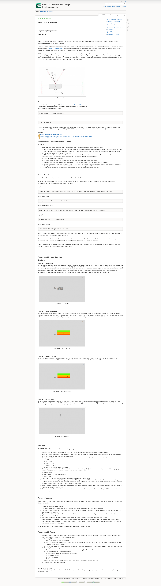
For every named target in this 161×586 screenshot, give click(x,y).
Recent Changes (107, 6)
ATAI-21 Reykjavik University (114, 19)
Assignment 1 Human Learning (49, 138)
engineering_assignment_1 (47, 11)
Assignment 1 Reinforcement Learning (51, 134)
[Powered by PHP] (72, 582)
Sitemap (123, 6)
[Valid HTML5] (80, 582)
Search (125, 4)
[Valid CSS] (88, 582)
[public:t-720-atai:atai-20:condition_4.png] (62, 421)
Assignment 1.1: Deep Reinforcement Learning (113, 25)
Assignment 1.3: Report (113, 34)
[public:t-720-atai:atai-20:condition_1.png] (62, 288)
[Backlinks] (127, 27)
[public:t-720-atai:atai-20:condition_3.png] (62, 376)
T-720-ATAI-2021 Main (44, 18)
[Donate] (65, 582)
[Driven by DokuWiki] (96, 582)
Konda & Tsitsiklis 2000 (56, 48)
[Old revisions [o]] (127, 23)
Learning (109, 23)
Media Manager (116, 6)
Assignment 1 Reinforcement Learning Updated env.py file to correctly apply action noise (66, 136)
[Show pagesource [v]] (127, 19)
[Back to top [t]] (127, 30)
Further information (112, 33)
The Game (110, 29)
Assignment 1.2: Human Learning (115, 27)
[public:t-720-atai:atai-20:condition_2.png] (62, 333)
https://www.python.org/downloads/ (70, 105)
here (107, 129)
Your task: (109, 31)
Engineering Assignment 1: (114, 21)
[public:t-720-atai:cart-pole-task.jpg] (62, 81)
